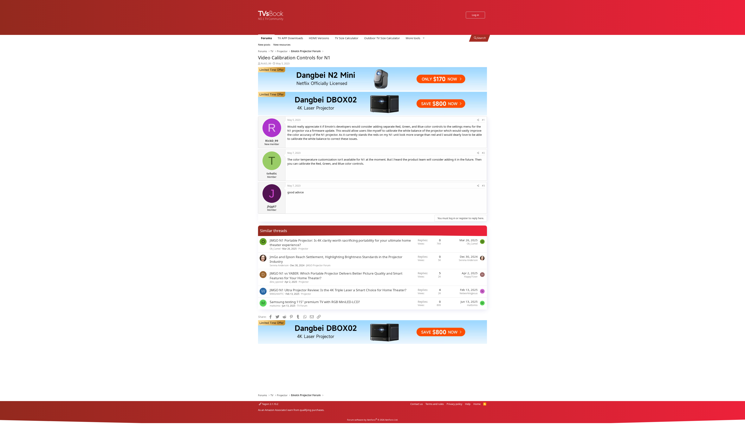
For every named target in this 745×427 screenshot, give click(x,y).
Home (477, 404)
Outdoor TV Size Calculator (382, 38)
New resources (281, 44)
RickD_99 (266, 63)
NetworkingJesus (469, 293)
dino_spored (276, 282)
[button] (414, 38)
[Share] (478, 120)
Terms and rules (434, 404)
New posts (264, 44)
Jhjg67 (271, 206)
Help (467, 404)
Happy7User (471, 276)
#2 (483, 153)
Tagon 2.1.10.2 (269, 404)
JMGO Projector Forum (318, 265)
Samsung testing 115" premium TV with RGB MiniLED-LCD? (315, 302)
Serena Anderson (279, 265)
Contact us (416, 404)
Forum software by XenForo (372, 419)
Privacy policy (454, 404)
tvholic (272, 173)
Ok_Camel (275, 248)
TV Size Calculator (346, 38)
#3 (483, 185)
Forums (266, 38)
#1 (483, 120)
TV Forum (302, 305)
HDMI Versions (319, 38)
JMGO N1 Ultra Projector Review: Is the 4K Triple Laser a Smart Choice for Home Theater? (338, 290)
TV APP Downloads (290, 38)
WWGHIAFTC (277, 294)
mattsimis (275, 305)
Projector (303, 248)
